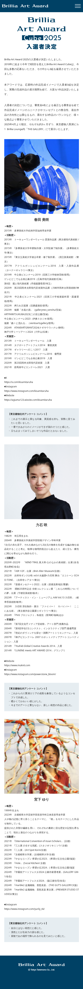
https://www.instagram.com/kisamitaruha (26, 391)
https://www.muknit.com (17, 665)
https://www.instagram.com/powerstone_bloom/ (30, 674)
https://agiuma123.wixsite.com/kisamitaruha (28, 399)
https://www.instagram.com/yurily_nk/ (24, 909)
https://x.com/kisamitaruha (18, 382)
